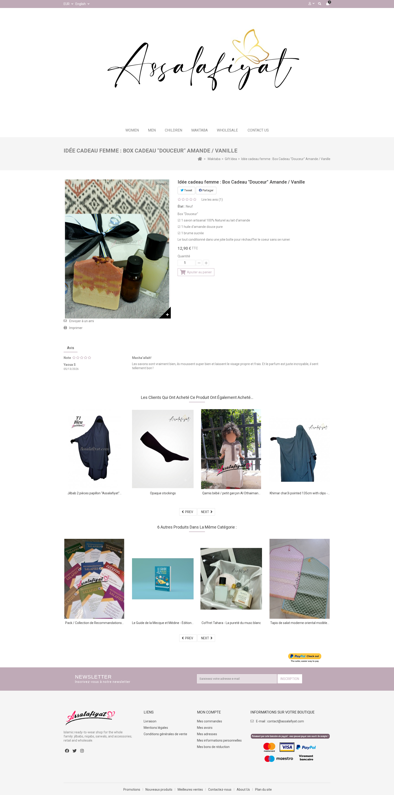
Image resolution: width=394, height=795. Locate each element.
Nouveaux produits (158, 789)
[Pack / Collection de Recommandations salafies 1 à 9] (94, 579)
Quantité (184, 256)
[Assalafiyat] (197, 66)
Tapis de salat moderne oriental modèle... (299, 623)
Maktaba (199, 130)
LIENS (149, 712)
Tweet (188, 190)
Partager (207, 190)
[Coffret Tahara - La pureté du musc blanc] (231, 579)
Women (132, 130)
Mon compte (209, 712)
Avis (70, 348)
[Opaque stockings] (163, 449)
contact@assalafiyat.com (285, 721)
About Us (243, 789)
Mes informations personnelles (219, 740)
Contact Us (258, 130)
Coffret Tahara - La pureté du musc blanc (231, 623)
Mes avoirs (205, 727)
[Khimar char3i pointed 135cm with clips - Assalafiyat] (299, 449)
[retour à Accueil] (200, 158)
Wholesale (227, 130)
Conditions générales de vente (165, 734)
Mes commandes (209, 721)
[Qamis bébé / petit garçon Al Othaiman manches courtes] (231, 449)
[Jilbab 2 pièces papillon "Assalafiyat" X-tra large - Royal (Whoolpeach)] (94, 449)
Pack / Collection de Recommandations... (94, 623)
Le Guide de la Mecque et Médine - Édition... (163, 623)
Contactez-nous (219, 789)
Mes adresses (207, 734)
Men (152, 130)
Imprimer (76, 328)
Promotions (131, 789)
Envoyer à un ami (81, 321)
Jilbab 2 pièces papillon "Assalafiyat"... (94, 493)
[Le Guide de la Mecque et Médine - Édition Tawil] (163, 579)
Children (173, 130)
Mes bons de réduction (213, 747)
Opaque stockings (163, 493)
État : (181, 206)
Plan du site (263, 789)
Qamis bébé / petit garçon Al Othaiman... (231, 493)
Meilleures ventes (190, 789)
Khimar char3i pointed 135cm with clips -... (300, 493)
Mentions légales (156, 727)
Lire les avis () (212, 199)
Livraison (150, 721)
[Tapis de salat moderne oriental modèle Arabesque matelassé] (299, 579)
